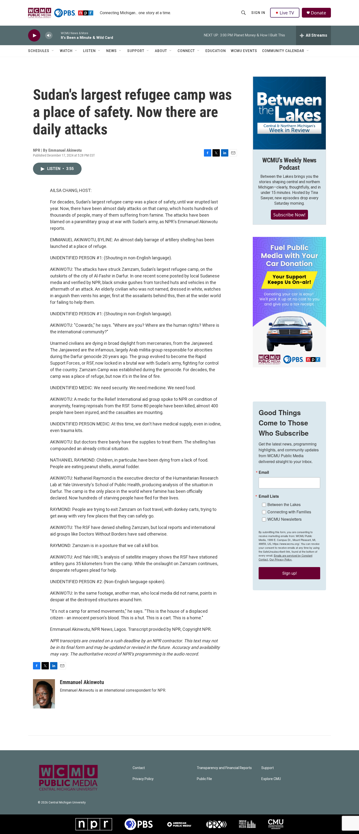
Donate (318, 12)
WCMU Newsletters (284, 519)
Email (264, 472)
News (111, 51)
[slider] (56, 35)
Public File (204, 779)
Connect (186, 51)
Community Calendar (283, 51)
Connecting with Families (289, 512)
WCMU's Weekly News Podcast (289, 164)
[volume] (49, 35)
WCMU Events (244, 51)
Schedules (38, 51)
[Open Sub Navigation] (53, 51)
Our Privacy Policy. (280, 559)
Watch (66, 51)
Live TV (287, 13)
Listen (89, 51)
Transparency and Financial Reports (224, 768)
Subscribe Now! (289, 215)
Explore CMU (271, 779)
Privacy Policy (143, 779)
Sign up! (289, 573)
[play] (34, 35)
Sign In (258, 13)
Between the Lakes (284, 504)
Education (215, 51)
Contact (139, 768)
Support (135, 51)
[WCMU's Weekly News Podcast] (289, 113)
